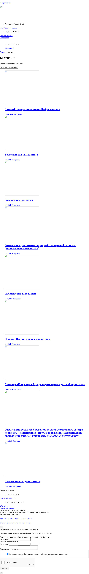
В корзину (18, 114)
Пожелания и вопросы (9, 549)
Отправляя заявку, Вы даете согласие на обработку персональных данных (38, 554)
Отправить (4, 568)
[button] (44, 20)
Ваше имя (4, 539)
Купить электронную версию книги (16, 518)
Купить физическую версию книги (15, 523)
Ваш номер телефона (9, 542)
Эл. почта (4, 544)
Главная (3, 52)
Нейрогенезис (5, 3)
